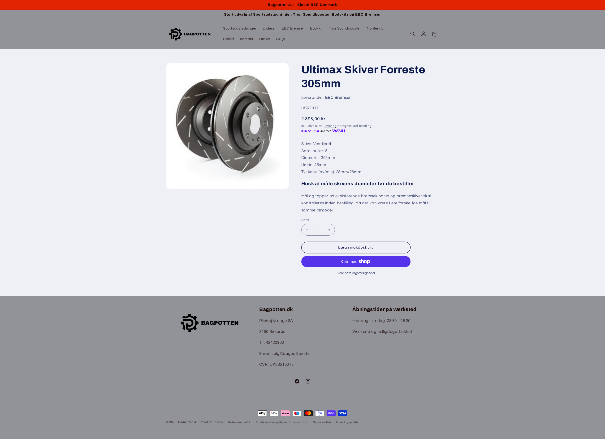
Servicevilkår (322, 422)
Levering (330, 126)
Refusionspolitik (239, 422)
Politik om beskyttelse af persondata (282, 422)
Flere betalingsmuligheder (356, 273)
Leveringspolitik (347, 422)
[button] (412, 34)
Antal (305, 220)
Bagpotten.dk (188, 422)
